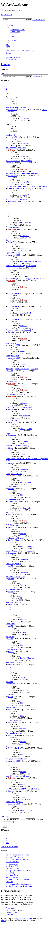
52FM (10, 371)
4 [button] (6, 91)
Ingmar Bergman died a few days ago (20, 551)
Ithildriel (11, 489)
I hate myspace (11, 381)
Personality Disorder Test (15, 577)
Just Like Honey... (27, 482)
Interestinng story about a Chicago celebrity (22, 369)
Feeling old (10, 637)
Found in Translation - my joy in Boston (21, 266)
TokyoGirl (12, 242)
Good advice (10, 624)
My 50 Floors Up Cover (15, 499)
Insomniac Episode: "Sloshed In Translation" (22, 173)
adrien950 (24, 441)
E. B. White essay (12, 525)
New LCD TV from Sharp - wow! (19, 407)
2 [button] (6, 87)
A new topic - (11, 694)
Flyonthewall (25, 598)
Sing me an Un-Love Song (16, 662)
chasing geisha (11, 420)
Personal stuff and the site (15, 227)
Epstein (11, 332)
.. (6, 291)
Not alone (9, 682)
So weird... (10, 240)
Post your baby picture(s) (15, 733)
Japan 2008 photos (13, 253)
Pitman (10, 163)
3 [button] (6, 89)
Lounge (5, 64)
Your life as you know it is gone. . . (19, 776)
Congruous (12, 435)
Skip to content (6, 15)
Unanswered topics (13, 57)
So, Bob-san (10, 512)
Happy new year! (12, 356)
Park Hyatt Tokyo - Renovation (17, 107)
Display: (6, 819)
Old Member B (14, 294)
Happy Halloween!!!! (14, 474)
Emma (22, 351)
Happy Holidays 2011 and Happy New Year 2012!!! (25, 279)
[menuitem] (17, 30)
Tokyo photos (11, 343)
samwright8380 (14, 255)
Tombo (22, 364)
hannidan (11, 684)
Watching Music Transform (30, 261)
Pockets (23, 534)
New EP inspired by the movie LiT (19, 161)
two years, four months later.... (17, 759)
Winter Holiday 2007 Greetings (17, 446)
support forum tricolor (23, 919)
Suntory (11, 463)
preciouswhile (25, 416)
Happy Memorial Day (14, 720)
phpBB (3, 921)
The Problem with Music (15, 538)
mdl (9, 268)
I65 (9, 604)
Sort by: (23, 819)
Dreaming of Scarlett (13, 649)
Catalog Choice (11, 487)
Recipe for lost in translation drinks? (19, 330)
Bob (12, 69)
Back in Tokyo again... (14, 802)
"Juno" (8, 433)
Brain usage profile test (14, 589)
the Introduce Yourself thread (16, 199)
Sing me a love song (13, 602)
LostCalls (23, 326)
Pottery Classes (11, 707)
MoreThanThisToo (15, 188)
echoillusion (12, 502)
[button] (7, 93)
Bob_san (11, 150)
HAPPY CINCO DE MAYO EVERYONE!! (23, 789)
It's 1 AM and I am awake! (16, 148)
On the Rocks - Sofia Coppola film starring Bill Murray (26, 186)
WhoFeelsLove (14, 201)
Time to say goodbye (13, 564)
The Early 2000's (12, 135)
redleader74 (12, 110)
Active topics (11, 59)
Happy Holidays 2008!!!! (15, 394)
